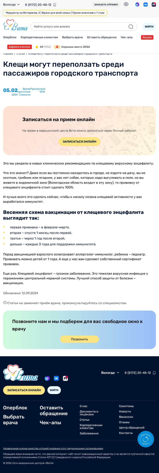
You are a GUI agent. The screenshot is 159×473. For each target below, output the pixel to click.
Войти (149, 26)
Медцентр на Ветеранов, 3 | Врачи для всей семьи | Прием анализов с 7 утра (55, 12)
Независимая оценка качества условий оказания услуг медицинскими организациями (53, 448)
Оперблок (10, 37)
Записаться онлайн (79, 141)
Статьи (84, 419)
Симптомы (126, 406)
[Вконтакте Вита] (145, 4)
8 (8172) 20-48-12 (38, 4)
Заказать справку (106, 4)
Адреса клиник (19, 47)
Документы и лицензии (89, 413)
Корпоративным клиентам (39, 37)
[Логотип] (15, 25)
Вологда (9, 4)
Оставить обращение (102, 37)
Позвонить (79, 339)
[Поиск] (130, 26)
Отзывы (124, 422)
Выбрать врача (72, 37)
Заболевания (89, 433)
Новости (125, 411)
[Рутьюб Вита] (154, 4)
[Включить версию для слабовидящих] (126, 4)
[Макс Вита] (137, 4)
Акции (147, 37)
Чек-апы (127, 37)
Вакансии (126, 417)
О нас (83, 406)
